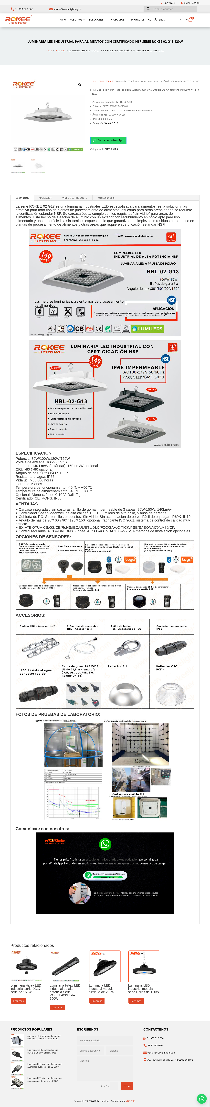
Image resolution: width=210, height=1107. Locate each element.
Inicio (62, 19)
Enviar (127, 1086)
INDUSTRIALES (107, 81)
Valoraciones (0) (106, 197)
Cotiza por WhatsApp (110, 140)
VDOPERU (131, 1101)
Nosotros (76, 19)
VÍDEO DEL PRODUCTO (74, 197)
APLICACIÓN (45, 197)
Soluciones (96, 19)
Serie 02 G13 (111, 123)
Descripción (22, 197)
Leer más (18, 1000)
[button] (80, 85)
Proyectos (138, 19)
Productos (117, 19)
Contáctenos (156, 19)
